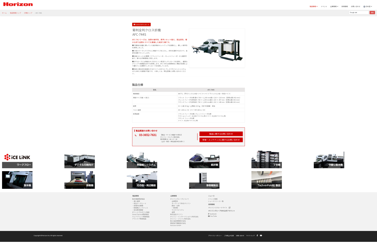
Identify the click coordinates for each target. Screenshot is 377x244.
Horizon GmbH (175, 225)
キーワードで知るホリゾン (180, 203)
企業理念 (174, 201)
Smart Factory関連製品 (140, 214)
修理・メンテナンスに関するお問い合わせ (221, 139)
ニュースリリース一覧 (216, 201)
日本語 (368, 6)
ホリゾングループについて (179, 199)
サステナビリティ (177, 210)
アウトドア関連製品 (139, 219)
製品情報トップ (15, 13)
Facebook (212, 214)
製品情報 (313, 6)
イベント (324, 6)
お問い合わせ (355, 6)
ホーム (4, 13)
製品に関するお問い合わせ (221, 133)
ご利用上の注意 (229, 236)
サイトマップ (250, 236)
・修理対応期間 (137, 205)
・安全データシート (139, 203)
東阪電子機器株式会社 (178, 223)
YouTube (213, 216)
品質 (172, 212)
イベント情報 (212, 199)
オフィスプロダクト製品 (140, 212)
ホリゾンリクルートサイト (218, 207)
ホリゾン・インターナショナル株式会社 (184, 216)
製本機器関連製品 (138, 199)
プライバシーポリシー (215, 236)
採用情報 (344, 6)
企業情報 (333, 6)
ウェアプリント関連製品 (140, 216)
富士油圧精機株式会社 (178, 221)
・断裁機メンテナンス (140, 208)
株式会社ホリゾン (176, 214)
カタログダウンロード (142, 24)
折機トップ (28, 13)
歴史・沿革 (175, 205)
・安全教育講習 (137, 210)
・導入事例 (136, 201)
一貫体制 (174, 208)
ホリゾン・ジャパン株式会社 (180, 219)
